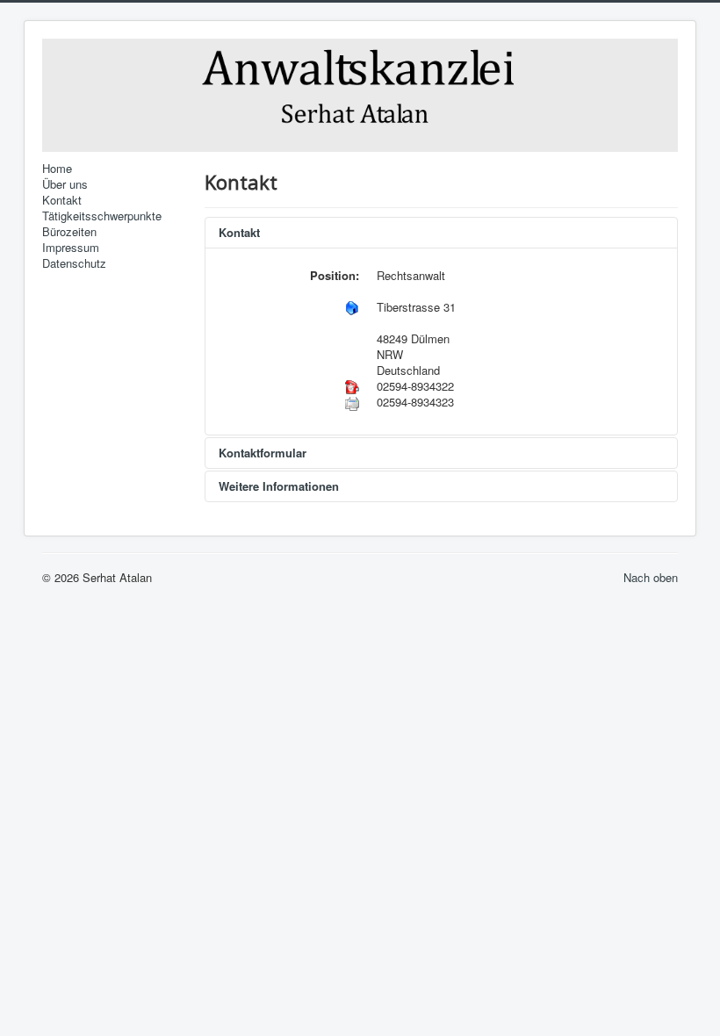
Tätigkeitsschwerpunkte (102, 216)
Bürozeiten (69, 232)
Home (57, 168)
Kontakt (62, 200)
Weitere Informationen (279, 486)
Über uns (65, 184)
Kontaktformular (262, 452)
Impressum (70, 247)
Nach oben (650, 577)
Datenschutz (74, 263)
